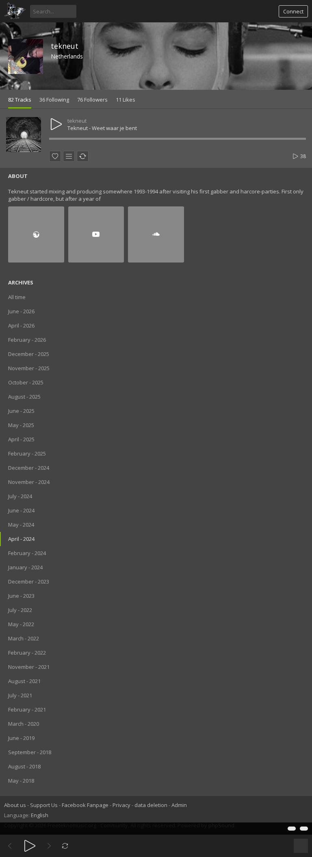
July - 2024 (20, 496)
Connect (293, 11)
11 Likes (125, 99)
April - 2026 (21, 325)
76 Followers (92, 99)
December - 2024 (28, 467)
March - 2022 (23, 638)
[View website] (36, 234)
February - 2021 (27, 709)
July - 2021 (20, 695)
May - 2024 (21, 524)
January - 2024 (25, 567)
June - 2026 (21, 311)
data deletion (150, 805)
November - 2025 (29, 368)
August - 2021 (24, 681)
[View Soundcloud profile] (156, 234)
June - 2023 (21, 595)
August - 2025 (24, 396)
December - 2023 (28, 581)
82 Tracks (19, 99)
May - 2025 (21, 425)
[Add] (69, 156)
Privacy (121, 805)
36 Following (54, 99)
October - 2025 (25, 382)
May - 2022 (21, 624)
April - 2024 (21, 538)
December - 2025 (28, 354)
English (39, 815)
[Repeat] (65, 846)
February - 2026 (27, 339)
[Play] (30, 846)
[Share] (83, 156)
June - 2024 (21, 510)
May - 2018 (21, 780)
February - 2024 (27, 553)
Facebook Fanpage (85, 805)
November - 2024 (29, 482)
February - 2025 (27, 453)
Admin (179, 805)
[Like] (55, 156)
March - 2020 (23, 723)
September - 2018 (29, 752)
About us (15, 805)
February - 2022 (27, 652)
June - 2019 (21, 738)
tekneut (64, 46)
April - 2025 (21, 439)
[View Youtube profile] (96, 234)
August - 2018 (24, 766)
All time (17, 297)
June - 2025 (21, 410)
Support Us (44, 805)
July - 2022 (20, 610)
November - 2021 (29, 666)
